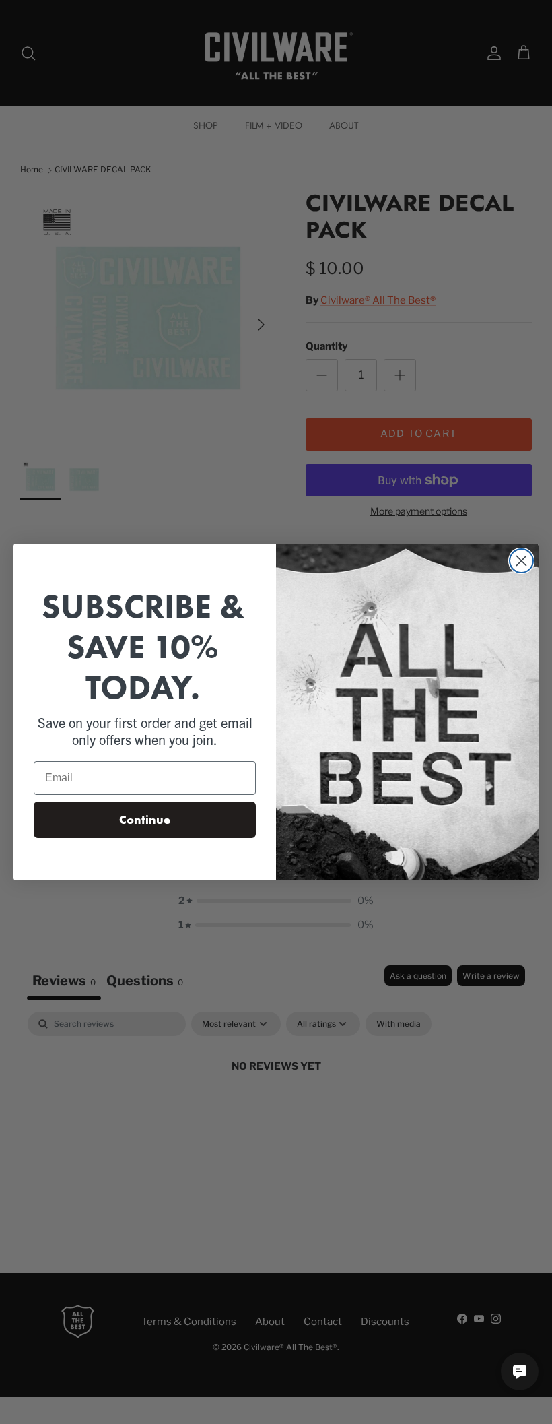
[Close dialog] (521, 561)
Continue (144, 819)
